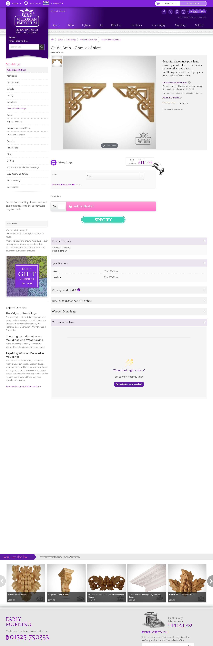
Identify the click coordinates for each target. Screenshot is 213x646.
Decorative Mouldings (16, 108)
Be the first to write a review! (129, 384)
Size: (54, 174)
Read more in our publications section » (23, 386)
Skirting (10, 161)
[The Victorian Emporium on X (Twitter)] (170, 11)
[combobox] (115, 176)
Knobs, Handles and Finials (19, 128)
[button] (129, 241)
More (205, 17)
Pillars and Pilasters (16, 134)
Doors (9, 115)
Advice (196, 17)
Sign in (62, 11)
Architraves (12, 76)
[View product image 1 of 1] (57, 61)
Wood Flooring (13, 180)
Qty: (54, 206)
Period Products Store (19, 41)
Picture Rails (12, 148)
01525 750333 (29, 636)
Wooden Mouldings (16, 69)
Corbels (10, 89)
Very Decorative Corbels (17, 174)
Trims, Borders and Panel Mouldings (23, 167)
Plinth (9, 154)
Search (13, 37)
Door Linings (12, 187)
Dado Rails (12, 102)
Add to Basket (84, 206)
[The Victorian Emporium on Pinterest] (177, 11)
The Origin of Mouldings (21, 313)
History (179, 17)
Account (54, 11)
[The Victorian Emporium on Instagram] (183, 11)
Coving (10, 95)
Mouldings (13, 64)
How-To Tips (188, 17)
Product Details (171, 97)
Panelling (11, 141)
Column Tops (13, 82)
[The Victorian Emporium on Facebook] (163, 11)
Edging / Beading (14, 121)
